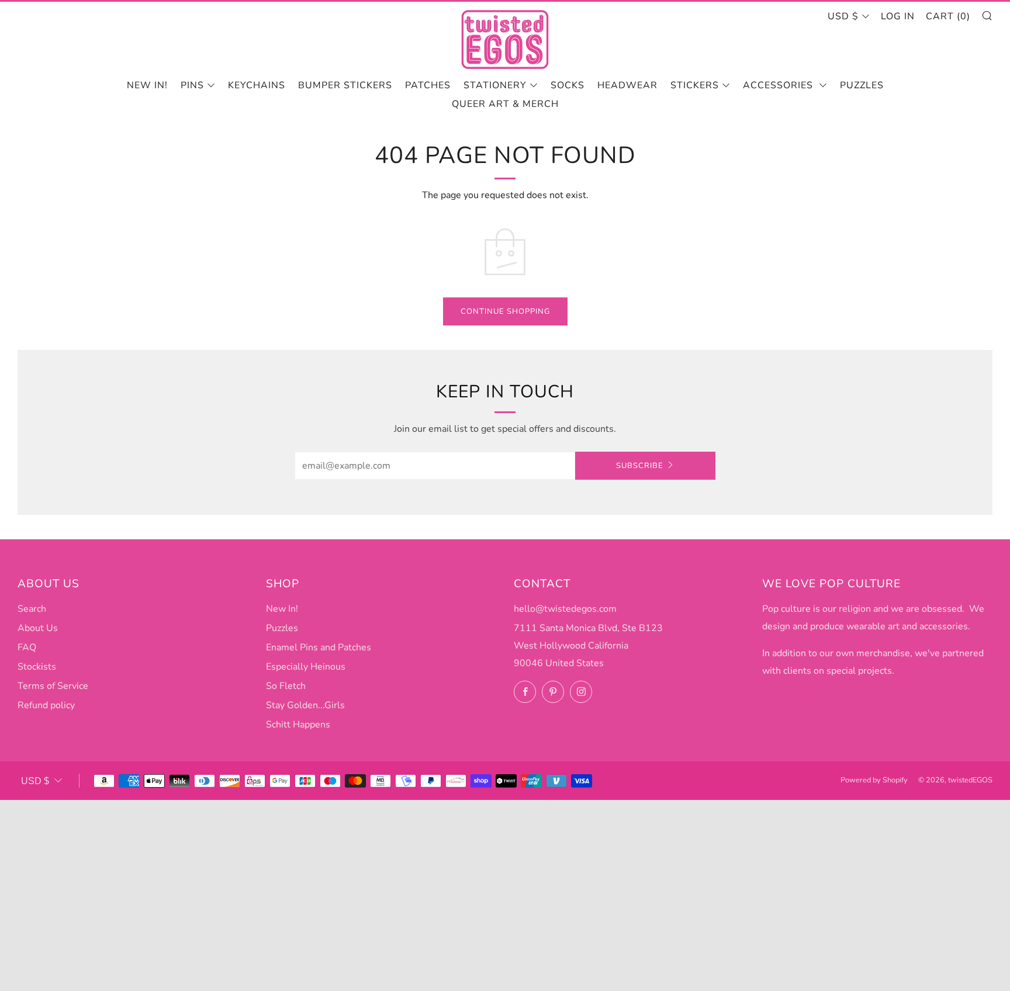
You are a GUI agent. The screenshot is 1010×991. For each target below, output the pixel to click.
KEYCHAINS (256, 85)
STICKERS (694, 85)
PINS (192, 85)
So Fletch (286, 686)
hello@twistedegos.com (565, 608)
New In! (282, 608)
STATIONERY (495, 85)
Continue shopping (505, 311)
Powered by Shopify (874, 780)
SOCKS (567, 85)
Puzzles (862, 85)
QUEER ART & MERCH (505, 104)
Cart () (948, 16)
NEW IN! (147, 85)
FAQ (27, 647)
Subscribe (639, 465)
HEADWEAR (627, 85)
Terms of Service (53, 686)
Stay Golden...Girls (305, 705)
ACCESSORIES (779, 85)
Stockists (37, 666)
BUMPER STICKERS (345, 85)
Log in (898, 16)
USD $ (843, 16)
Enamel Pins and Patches (318, 647)
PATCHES (428, 85)
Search (32, 608)
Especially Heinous (305, 666)
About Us (38, 628)
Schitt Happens (298, 724)
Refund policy (46, 705)
